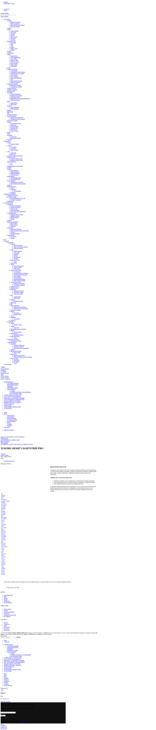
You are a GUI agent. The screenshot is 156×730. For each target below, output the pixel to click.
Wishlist (9, 425)
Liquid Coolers (14, 150)
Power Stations (14, 76)
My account (7, 627)
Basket (9, 422)
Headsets (12, 34)
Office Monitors (14, 108)
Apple (12, 188)
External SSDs (14, 128)
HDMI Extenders (14, 216)
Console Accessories (12, 84)
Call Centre (13, 32)
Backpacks (13, 42)
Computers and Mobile (10, 194)
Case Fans (13, 148)
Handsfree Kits (11, 91)
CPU (8, 151)
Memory (9, 169)
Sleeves (12, 47)
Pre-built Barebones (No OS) (17, 198)
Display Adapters (14, 23)
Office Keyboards (15, 100)
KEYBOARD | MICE (16, 393)
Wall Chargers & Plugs (16, 81)
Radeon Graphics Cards (16, 160)
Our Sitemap (7, 616)
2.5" (11, 163)
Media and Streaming (12, 222)
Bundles (9, 51)
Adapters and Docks (15, 123)
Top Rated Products (12, 420)
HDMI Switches (14, 217)
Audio (8, 29)
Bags (11, 44)
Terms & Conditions (9, 612)
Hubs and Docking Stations (17, 25)
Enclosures (13, 125)
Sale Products (10, 417)
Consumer (13, 189)
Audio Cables (13, 56)
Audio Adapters (14, 31)
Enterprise (13, 192)
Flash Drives (13, 129)
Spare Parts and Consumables (18, 211)
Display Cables (14, 60)
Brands (6, 622)
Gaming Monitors (15, 107)
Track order (7, 630)
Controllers (16, 360)
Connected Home (8, 202)
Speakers (12, 39)
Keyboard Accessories (16, 95)
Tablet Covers (14, 48)
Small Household (14, 210)
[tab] (52, 461)
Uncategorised (7, 364)
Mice (8, 101)
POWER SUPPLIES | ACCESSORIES (20, 392)
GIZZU (6, 599)
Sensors (12, 238)
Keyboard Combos (15, 97)
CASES (12, 390)
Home (2, 437)
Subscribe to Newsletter (10, 615)
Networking (10, 227)
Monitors (9, 106)
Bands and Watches (15, 138)
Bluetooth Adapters (15, 22)
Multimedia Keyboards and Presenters (20, 98)
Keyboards (10, 92)
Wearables (9, 135)
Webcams (9, 139)
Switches (12, 232)
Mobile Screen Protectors (16, 117)
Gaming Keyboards (15, 94)
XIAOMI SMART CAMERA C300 (10, 440)
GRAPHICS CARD (12, 387)
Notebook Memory (15, 173)
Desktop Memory (14, 172)
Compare (9, 424)
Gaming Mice (13, 103)
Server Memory (14, 175)
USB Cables (13, 66)
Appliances (10, 204)
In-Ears (12, 35)
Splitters (12, 219)
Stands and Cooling (12, 120)
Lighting (9, 167)
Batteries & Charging (15, 85)
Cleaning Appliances (15, 205)
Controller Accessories (16, 86)
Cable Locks (10, 53)
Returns (6, 610)
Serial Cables (13, 64)
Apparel (9, 28)
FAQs (5, 625)
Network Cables (14, 61)
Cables (9, 54)
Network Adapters (15, 26)
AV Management (11, 213)
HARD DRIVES (11, 389)
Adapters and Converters (16, 214)
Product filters (10, 415)
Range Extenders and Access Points (19, 230)
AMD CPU (13, 153)
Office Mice (13, 104)
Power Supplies (11, 180)
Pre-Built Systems (11, 197)
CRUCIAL (7, 601)
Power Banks (13, 75)
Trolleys (12, 50)
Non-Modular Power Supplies (18, 183)
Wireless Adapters (15, 233)
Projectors (13, 226)
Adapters (9, 20)
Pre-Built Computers (15, 200)
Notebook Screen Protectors (17, 119)
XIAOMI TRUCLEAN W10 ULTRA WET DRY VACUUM (17, 444)
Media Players (14, 224)
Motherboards (10, 176)
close (2, 689)
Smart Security (11, 235)
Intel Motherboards (15, 179)
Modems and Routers (15, 229)
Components (7, 141)
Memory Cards (14, 131)
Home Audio (13, 223)
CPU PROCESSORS (12, 383)
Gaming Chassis (14, 144)
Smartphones (10, 201)
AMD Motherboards (15, 178)
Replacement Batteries (16, 78)
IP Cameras (13, 236)
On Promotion (17, 191)
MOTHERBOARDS (12, 384)
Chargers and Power (12, 69)
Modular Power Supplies (16, 182)
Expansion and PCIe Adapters (15, 155)
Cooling (9, 145)
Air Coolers (13, 147)
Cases (11, 45)
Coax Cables (13, 59)
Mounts (9, 110)
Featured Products (11, 418)
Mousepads (10, 111)
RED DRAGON (8, 595)
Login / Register (8, 685)
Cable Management (15, 57)
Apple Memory (14, 170)
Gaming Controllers (12, 89)
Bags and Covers (11, 41)
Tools (8, 133)
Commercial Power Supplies (17, 72)
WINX (5, 598)
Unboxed (6, 241)
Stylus (8, 132)
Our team (6, 628)
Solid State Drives (11, 186)
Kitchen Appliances (15, 207)
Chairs (8, 67)
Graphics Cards (11, 157)
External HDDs (14, 126)
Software (9, 185)
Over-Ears (13, 38)
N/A (5, 239)
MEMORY (10, 386)
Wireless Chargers (15, 82)
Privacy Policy (7, 609)
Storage (9, 122)
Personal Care (14, 208)
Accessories (7, 19)
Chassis (9, 142)
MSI (5, 596)
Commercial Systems (12, 195)
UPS (11, 79)
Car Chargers (13, 70)
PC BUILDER (8, 602)
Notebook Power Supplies (17, 73)
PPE (8, 113)
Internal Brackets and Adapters (15, 166)
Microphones (13, 37)
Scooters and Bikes (12, 114)
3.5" (11, 164)
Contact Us (7, 613)
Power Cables (14, 63)
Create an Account (5, 701)
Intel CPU (13, 154)
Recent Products (11, 421)
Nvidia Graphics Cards (16, 158)
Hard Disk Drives (11, 161)
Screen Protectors (11, 116)
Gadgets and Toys (11, 88)
